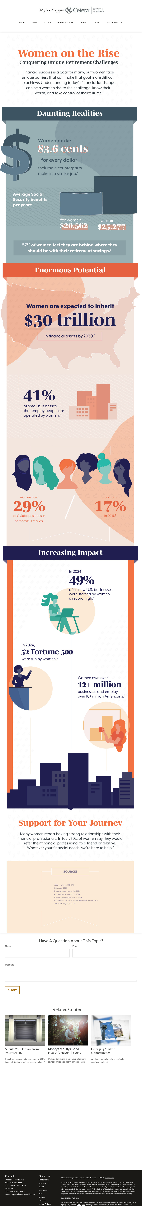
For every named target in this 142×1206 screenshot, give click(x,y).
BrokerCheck (109, 1178)
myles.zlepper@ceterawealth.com (20, 1194)
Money (42, 1197)
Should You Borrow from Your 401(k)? (22, 1051)
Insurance (43, 1190)
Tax (40, 1193)
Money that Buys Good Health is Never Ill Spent (64, 1050)
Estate (41, 1186)
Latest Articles (45, 1204)
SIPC (83, 1205)
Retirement (44, 1179)
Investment (44, 1183)
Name (8, 946)
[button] (22, 22)
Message (9, 964)
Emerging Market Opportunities (103, 1051)
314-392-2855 (17, 1179)
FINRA (79, 1205)
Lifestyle (42, 1200)
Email (75, 946)
